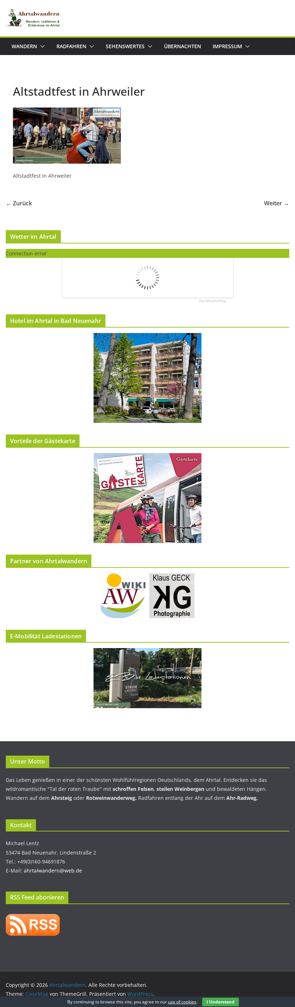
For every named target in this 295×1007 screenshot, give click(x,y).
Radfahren (71, 46)
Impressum (227, 46)
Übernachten (182, 46)
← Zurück (19, 203)
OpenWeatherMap (212, 301)
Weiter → (276, 203)
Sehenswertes (125, 46)
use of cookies (182, 1002)
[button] (41, 46)
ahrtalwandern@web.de (53, 870)
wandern (24, 46)
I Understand (220, 1002)
